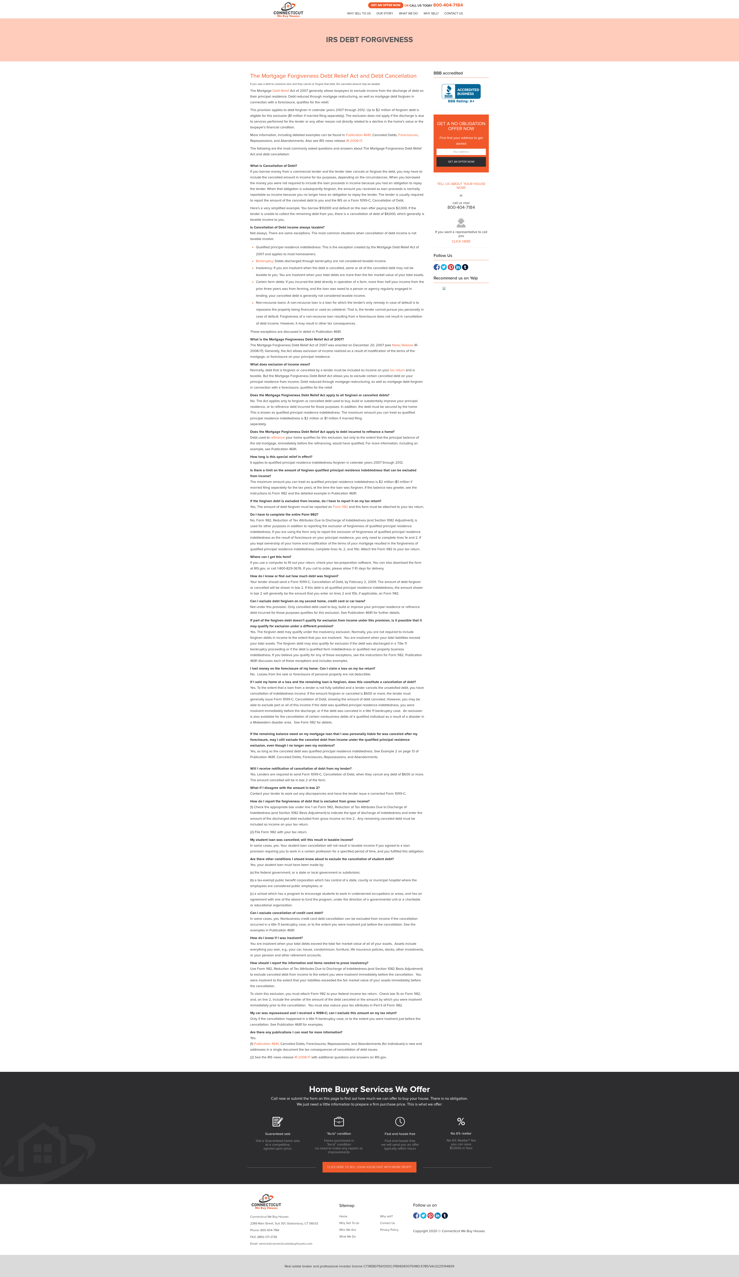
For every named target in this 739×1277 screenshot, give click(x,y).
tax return (397, 370)
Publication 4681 (358, 135)
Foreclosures (408, 135)
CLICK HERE (461, 241)
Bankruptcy (264, 261)
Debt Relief (281, 91)
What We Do (408, 13)
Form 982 (340, 507)
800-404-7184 (448, 5)
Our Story (384, 13)
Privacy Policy (389, 1229)
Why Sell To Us (359, 13)
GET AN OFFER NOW (385, 5)
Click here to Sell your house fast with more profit (369, 1167)
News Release (402, 345)
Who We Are (347, 1229)
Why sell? (386, 1216)
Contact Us (453, 13)
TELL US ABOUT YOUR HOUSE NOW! (461, 186)
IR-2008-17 (354, 141)
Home (343, 1216)
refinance (278, 437)
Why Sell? (431, 13)
